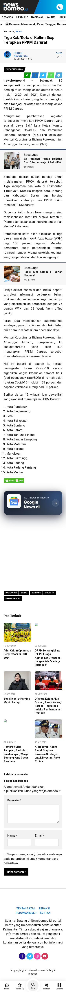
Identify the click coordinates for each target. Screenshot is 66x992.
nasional (37, 17)
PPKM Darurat (13, 598)
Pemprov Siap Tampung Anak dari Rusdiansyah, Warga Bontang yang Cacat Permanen (16, 754)
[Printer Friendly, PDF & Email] (14, 482)
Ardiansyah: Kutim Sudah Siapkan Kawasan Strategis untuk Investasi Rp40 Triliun (47, 754)
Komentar (14, 800)
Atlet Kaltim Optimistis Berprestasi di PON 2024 (17, 654)
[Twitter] (29, 956)
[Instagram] (37, 956)
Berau (24, 593)
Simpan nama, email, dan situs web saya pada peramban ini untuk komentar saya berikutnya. (33, 858)
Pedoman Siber (26, 912)
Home (6, 989)
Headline (22, 17)
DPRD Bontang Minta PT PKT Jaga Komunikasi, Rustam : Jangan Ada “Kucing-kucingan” (48, 657)
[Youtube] (44, 956)
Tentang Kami (25, 908)
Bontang (36, 593)
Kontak (45, 912)
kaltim (51, 17)
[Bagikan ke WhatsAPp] (51, 75)
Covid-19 (49, 593)
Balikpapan (11, 593)
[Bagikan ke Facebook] (35, 75)
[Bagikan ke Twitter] (43, 75)
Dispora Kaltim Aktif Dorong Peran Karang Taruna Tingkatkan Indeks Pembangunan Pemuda (48, 705)
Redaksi (44, 908)
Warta (19, 31)
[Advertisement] (33, 552)
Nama (12, 835)
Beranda (7, 17)
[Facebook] (21, 956)
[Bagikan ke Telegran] (58, 75)
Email (40, 835)
